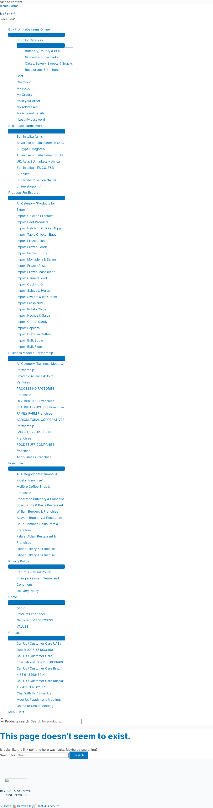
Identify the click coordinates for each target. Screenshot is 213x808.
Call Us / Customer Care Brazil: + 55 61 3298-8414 (39, 671)
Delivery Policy (28, 591)
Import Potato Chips (31, 309)
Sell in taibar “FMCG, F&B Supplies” (35, 171)
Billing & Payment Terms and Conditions (38, 581)
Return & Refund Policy (34, 572)
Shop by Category (30, 40)
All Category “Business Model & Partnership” (40, 367)
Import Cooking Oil (30, 284)
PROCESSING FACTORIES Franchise (36, 392)
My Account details (31, 113)
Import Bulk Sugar (30, 340)
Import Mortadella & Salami (37, 259)
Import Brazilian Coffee (34, 334)
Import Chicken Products (35, 216)
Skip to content (11, 2)
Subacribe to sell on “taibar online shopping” (36, 183)
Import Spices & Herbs (33, 291)
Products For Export (23, 193)
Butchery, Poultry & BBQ (43, 51)
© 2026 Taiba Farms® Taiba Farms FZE (16, 793)
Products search (17, 721)
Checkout (24, 82)
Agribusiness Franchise (34, 457)
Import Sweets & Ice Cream (37, 297)
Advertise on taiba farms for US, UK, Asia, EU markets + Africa (40, 158)
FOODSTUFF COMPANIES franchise (36, 448)
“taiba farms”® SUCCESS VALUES (35, 623)
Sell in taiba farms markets (27, 126)
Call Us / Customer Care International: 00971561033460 (40, 659)
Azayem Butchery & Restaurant (39, 518)
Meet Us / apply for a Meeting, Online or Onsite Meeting (39, 703)
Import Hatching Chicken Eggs (39, 228)
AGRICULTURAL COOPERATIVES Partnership (40, 423)
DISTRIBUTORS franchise (35, 401)
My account (25, 88)
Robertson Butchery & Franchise (41, 499)
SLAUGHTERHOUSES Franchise (40, 407)
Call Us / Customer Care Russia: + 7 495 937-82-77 (40, 684)
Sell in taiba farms (30, 136)
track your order (28, 101)
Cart (20, 76)
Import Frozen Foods (32, 247)
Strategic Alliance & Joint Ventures (35, 379)
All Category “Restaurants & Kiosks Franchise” (37, 477)
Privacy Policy (18, 561)
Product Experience (31, 614)
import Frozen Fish (31, 241)
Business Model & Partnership (30, 353)
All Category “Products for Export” (36, 206)
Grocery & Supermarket (42, 57)
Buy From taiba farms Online (29, 29)
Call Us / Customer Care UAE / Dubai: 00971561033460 (39, 647)
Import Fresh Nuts (30, 303)
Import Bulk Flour (29, 347)
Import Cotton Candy (32, 322)
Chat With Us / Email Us (34, 693)
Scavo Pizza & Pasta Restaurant (40, 505)
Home (12, 597)
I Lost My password (31, 119)
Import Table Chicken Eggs (36, 234)
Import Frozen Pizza (31, 266)
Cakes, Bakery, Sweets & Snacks (49, 63)
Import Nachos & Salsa (33, 315)
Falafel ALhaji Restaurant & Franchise (36, 539)
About (21, 608)
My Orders (24, 95)
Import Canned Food (32, 278)
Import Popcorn (28, 328)
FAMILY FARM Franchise (34, 413)
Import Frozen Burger (33, 253)
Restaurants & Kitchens (42, 70)
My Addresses (27, 107)
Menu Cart (16, 712)
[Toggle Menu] (36, 35)
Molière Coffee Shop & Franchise (33, 490)
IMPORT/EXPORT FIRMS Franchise (34, 435)
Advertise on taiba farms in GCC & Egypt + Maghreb (40, 146)
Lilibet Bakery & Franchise (36, 549)
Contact (14, 633)
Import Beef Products (32, 222)
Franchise (15, 463)
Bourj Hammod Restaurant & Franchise (37, 527)
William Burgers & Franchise (37, 511)
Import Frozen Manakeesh (36, 272)
